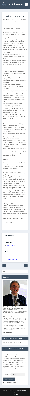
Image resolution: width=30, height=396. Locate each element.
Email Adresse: (7, 374)
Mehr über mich (7, 332)
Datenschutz (18, 392)
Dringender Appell (8, 342)
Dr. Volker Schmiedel (11, 19)
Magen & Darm (11, 245)
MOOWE (24, 390)
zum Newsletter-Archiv (9, 382)
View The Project (12, 259)
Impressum (11, 392)
